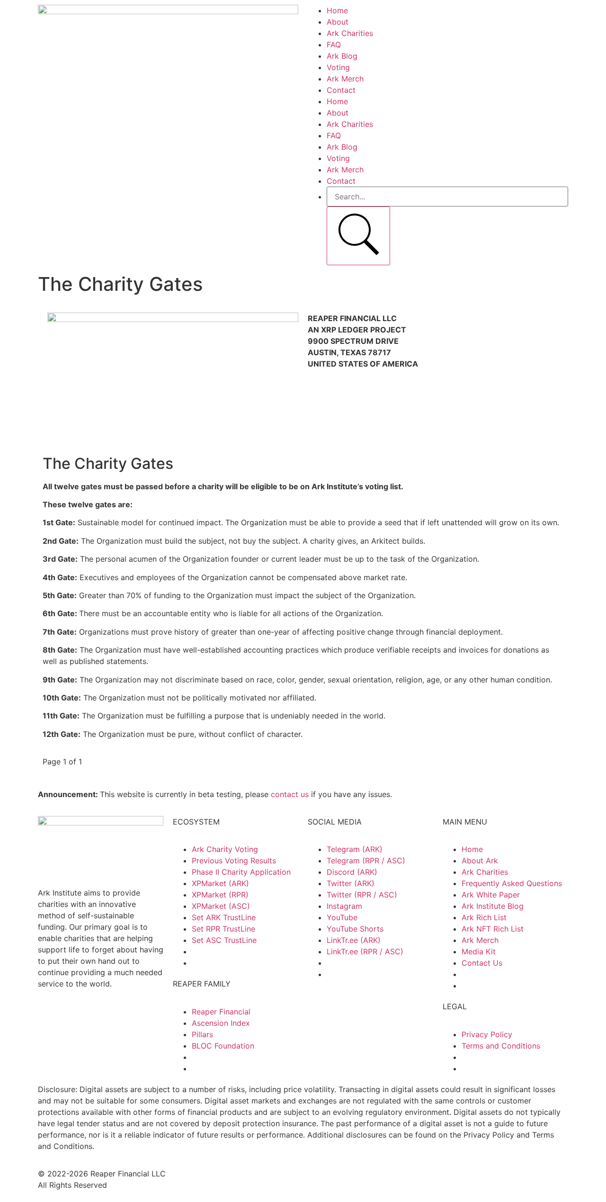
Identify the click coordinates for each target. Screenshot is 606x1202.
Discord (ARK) (352, 872)
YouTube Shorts (355, 928)
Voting (338, 67)
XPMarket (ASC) (221, 906)
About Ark (480, 860)
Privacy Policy (487, 1034)
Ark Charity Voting (225, 849)
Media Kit (479, 951)
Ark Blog (342, 56)
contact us (290, 794)
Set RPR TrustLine (223, 928)
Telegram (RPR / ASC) (366, 860)
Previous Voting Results (234, 860)
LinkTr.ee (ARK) (354, 940)
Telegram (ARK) (355, 849)
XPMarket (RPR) (220, 894)
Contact (341, 90)
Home (337, 10)
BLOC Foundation (223, 1045)
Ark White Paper (491, 894)
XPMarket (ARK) (220, 883)
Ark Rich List (484, 917)
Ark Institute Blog (493, 906)
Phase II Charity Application (241, 872)
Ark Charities (350, 33)
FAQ (334, 44)
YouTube (342, 917)
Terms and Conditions (501, 1045)
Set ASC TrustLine (224, 940)
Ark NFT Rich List (493, 928)
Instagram (344, 906)
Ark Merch (345, 78)
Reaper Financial (221, 1011)
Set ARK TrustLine (224, 917)
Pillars (202, 1034)
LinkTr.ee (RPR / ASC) (365, 951)
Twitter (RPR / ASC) (362, 894)
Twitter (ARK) (350, 883)
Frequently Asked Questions (512, 883)
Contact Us (482, 963)
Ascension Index (221, 1023)
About (337, 22)
